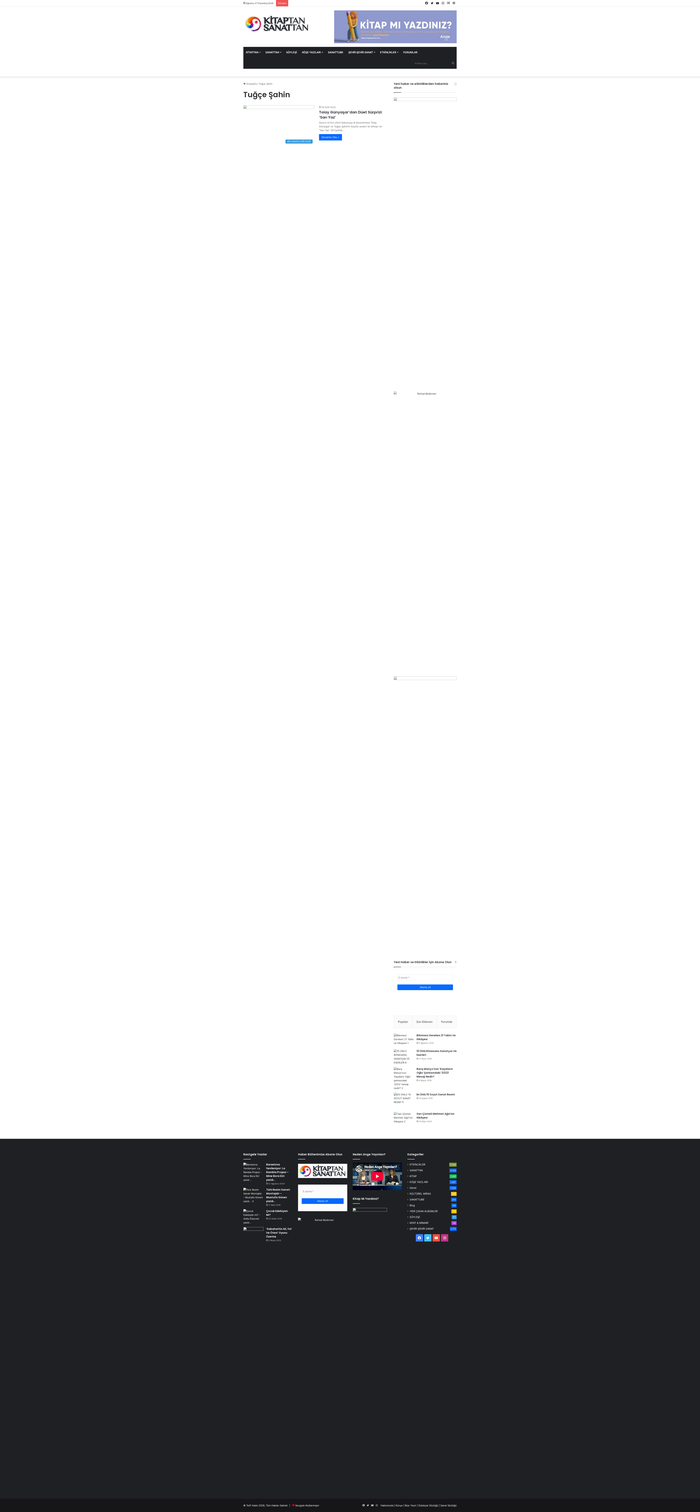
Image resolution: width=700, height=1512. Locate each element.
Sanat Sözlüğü (448, 1505)
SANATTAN (272, 52)
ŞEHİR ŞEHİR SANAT (360, 52)
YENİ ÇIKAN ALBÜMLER (424, 1211)
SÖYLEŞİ (291, 52)
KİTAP (413, 1176)
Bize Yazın (410, 1505)
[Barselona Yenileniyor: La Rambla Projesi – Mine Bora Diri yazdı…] (253, 1172)
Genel (413, 1187)
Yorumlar (446, 1022)
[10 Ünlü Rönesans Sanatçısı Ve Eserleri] (404, 1057)
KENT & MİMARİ (419, 1222)
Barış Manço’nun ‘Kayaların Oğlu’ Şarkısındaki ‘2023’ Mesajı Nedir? (435, 1072)
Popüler (403, 1022)
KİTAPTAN (252, 52)
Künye (399, 1505)
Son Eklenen (424, 1022)
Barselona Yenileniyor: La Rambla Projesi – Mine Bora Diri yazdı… (277, 1172)
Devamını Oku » (330, 137)
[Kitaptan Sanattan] (277, 23)
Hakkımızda (387, 1505)
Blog (412, 1205)
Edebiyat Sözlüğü (428, 1505)
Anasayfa (251, 83)
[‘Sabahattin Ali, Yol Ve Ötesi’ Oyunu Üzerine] (253, 1234)
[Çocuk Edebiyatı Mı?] (253, 1217)
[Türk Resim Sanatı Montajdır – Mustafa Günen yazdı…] (253, 1195)
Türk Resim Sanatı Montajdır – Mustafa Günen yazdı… (278, 1195)
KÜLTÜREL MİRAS (420, 1193)
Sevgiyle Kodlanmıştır (307, 1505)
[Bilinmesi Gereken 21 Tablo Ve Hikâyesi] (404, 1040)
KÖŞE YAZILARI (311, 52)
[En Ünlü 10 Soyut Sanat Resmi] (404, 1101)
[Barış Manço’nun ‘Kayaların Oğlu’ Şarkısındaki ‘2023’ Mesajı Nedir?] (404, 1078)
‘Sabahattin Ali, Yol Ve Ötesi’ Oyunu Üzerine (278, 1232)
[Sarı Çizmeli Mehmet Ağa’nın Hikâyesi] (404, 1119)
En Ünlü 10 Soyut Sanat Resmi (436, 1094)
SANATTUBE (335, 52)
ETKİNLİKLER (388, 52)
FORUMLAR (410, 52)
